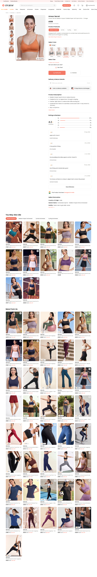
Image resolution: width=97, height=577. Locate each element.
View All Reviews (70, 187)
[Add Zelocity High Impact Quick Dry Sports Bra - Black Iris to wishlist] (20, 251)
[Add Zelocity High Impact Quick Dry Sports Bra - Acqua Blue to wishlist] (20, 223)
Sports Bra (19, 12)
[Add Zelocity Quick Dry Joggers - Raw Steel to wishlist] (55, 369)
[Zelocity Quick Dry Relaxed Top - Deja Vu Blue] (14, 517)
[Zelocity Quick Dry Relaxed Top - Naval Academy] (31, 490)
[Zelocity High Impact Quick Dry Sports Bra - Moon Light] (48, 260)
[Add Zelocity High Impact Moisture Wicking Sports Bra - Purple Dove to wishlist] (72, 223)
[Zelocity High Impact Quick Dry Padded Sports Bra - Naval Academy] (31, 288)
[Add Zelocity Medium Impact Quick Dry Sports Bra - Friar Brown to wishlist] (38, 453)
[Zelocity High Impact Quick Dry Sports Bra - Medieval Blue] (48, 232)
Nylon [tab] (75, 30)
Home (7, 12)
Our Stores (74, 1)
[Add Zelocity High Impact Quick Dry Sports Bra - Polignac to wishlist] (89, 251)
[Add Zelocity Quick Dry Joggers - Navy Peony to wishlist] (89, 397)
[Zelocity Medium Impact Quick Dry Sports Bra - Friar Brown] (31, 462)
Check (88, 83)
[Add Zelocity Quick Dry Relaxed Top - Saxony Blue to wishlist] (55, 564)
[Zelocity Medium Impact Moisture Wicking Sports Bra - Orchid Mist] (83, 490)
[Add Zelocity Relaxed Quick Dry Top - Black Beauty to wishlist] (55, 536)
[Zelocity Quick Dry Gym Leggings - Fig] (31, 517)
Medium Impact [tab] (54, 30)
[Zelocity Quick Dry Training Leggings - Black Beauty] (31, 378)
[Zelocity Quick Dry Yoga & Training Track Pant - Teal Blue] (66, 378)
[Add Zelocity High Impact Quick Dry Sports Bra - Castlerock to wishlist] (72, 397)
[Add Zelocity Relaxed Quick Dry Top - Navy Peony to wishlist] (20, 480)
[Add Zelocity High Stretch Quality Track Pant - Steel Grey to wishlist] (72, 453)
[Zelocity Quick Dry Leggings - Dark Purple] (48, 517)
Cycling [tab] (69, 30)
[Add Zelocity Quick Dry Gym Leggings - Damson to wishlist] (72, 341)
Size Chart (60, 67)
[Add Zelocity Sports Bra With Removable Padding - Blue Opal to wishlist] (38, 536)
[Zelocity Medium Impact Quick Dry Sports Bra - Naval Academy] (14, 378)
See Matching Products (54, 37)
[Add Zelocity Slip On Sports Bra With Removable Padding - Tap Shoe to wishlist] (38, 425)
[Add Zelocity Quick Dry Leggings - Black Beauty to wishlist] (89, 564)
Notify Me (58, 73)
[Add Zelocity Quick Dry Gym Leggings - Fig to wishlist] (38, 508)
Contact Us (67, 1)
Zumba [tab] (62, 30)
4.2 (19, 58)
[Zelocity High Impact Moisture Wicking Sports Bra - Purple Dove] (66, 232)
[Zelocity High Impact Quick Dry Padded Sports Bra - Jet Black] (14, 288)
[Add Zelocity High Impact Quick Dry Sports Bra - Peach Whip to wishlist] (38, 251)
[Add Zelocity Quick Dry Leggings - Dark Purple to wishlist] (55, 508)
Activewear (12, 12)
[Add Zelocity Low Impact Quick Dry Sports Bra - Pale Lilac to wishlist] (89, 453)
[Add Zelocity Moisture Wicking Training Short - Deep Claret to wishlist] (20, 397)
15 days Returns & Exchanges (81, 88)
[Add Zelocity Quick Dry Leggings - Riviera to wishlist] (72, 425)
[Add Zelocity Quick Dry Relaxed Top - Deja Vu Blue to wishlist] (20, 508)
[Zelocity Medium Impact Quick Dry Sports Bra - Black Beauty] (14, 322)
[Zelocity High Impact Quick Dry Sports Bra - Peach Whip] (31, 260)
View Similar (41, 58)
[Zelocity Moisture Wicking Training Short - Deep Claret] (14, 406)
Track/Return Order (59, 1)
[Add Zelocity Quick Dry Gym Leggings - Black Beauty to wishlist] (55, 341)
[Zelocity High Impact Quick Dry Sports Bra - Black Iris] (14, 260)
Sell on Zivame (81, 1)
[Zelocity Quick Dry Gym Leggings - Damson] (66, 350)
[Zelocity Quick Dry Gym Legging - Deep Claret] (83, 545)
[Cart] (83, 5)
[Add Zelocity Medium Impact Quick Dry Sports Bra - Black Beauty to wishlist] (20, 313)
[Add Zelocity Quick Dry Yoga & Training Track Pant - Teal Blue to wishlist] (72, 369)
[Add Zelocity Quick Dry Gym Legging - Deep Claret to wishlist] (89, 536)
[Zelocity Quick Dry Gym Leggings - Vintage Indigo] (83, 434)
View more (51, 110)
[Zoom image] (30, 37)
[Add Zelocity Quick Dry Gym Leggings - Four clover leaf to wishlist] (55, 313)
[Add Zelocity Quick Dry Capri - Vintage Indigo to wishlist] (72, 536)
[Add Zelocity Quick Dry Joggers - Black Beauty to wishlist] (55, 480)
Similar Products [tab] (11, 218)
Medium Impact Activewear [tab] (25, 218)
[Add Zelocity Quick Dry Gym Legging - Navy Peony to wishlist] (72, 508)
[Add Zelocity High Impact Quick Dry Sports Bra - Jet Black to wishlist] (89, 223)
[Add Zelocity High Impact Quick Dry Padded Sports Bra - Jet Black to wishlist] (20, 279)
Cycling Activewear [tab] (53, 218)
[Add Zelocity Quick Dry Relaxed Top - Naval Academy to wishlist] (38, 480)
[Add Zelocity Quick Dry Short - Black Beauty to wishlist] (89, 341)
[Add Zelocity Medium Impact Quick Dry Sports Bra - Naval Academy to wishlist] (20, 369)
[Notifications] (74, 5)
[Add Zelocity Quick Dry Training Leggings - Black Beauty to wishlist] (38, 369)
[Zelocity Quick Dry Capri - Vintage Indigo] (66, 545)
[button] (54, 5)
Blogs (51, 1)
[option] (11, 18)
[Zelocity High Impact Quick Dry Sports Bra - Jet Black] (83, 232)
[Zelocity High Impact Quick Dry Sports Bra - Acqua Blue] (14, 232)
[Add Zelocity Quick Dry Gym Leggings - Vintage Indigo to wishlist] (89, 425)
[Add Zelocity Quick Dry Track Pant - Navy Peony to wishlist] (55, 453)
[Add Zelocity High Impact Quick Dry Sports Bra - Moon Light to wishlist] (55, 251)
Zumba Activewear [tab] (40, 218)
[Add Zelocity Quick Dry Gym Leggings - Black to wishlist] (55, 397)
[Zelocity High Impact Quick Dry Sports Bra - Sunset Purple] (66, 260)
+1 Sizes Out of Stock (53, 62)
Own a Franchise (90, 1)
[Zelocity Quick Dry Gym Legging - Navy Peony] (66, 517)
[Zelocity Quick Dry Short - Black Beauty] (83, 350)
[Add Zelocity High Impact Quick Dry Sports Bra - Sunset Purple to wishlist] (72, 251)
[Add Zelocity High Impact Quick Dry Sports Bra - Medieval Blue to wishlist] (55, 223)
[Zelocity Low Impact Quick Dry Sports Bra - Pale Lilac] (83, 462)
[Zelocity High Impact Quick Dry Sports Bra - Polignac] (83, 260)
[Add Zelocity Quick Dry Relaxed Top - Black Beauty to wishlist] (72, 480)
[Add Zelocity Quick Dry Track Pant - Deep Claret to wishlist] (20, 425)
